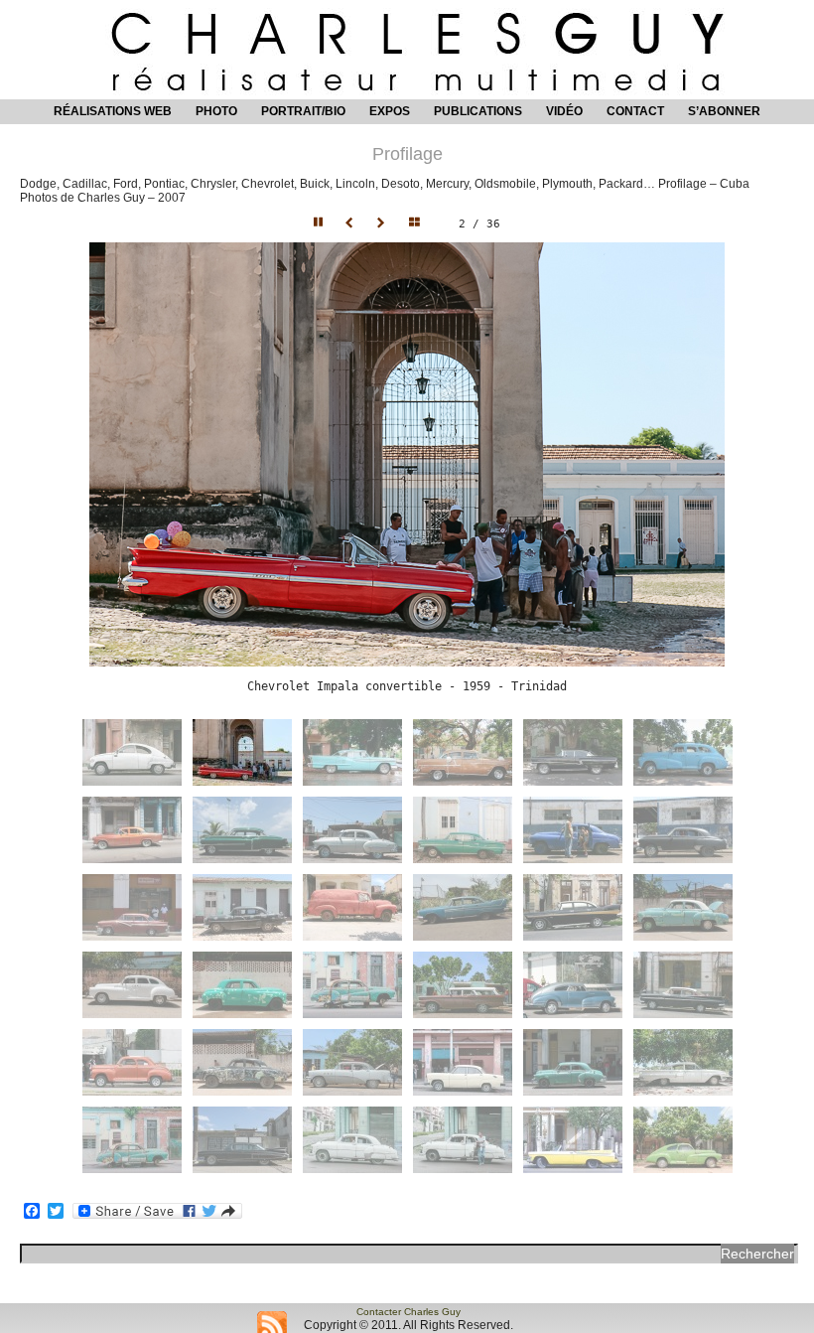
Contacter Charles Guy (408, 1311)
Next (383, 223)
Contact (635, 111)
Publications (478, 111)
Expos (389, 111)
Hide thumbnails (419, 223)
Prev (351, 223)
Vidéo (564, 111)
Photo (216, 111)
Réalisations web (113, 111)
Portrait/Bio (303, 111)
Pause (320, 223)
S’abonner (724, 111)
